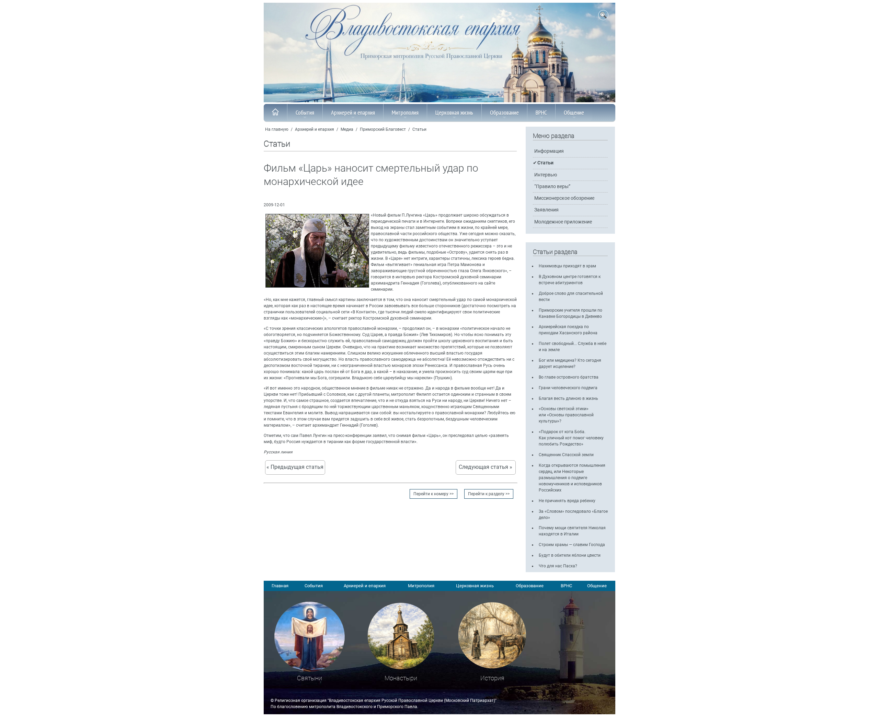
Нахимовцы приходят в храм (567, 266)
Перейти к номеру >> (433, 494)
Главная (280, 585)
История (492, 678)
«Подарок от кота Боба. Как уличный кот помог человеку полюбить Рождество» (571, 438)
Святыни (309, 678)
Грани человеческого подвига (568, 387)
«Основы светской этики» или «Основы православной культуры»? (566, 415)
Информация (549, 151)
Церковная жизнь (454, 112)
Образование (504, 112)
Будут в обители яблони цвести (570, 555)
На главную (276, 129)
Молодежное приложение (563, 222)
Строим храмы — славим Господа (572, 544)
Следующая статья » (485, 467)
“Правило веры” (552, 186)
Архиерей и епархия (353, 112)
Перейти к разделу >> (489, 494)
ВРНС (541, 112)
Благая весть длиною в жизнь (568, 398)
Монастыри (401, 678)
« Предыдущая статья (294, 467)
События (305, 112)
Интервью (545, 175)
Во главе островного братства (568, 377)
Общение (574, 112)
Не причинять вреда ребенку (567, 500)
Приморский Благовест (383, 129)
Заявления (546, 210)
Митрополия (405, 112)
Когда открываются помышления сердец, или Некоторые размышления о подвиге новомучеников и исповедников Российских (572, 478)
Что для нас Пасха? (558, 566)
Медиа (347, 129)
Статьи (419, 129)
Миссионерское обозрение (564, 198)
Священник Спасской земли (566, 454)
